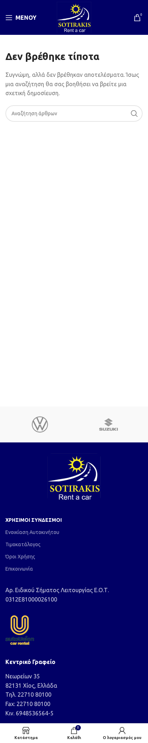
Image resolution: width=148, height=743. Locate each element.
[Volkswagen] (39, 424)
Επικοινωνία (19, 569)
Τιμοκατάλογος (23, 544)
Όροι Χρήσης (20, 556)
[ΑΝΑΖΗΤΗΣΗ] (134, 113)
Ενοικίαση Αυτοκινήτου (32, 532)
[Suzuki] (108, 424)
